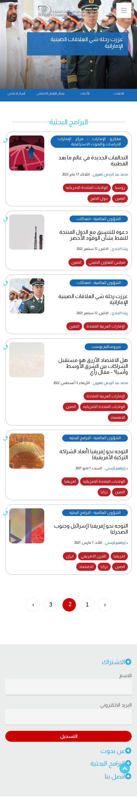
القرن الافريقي (93, 556)
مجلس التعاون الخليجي (107, 262)
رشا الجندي (119, 249)
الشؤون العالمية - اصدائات (99, 219)
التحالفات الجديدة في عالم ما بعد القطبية (93, 160)
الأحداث (84, 93)
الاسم (125, 675)
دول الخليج (99, 198)
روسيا (120, 187)
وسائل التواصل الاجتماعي (50, 93)
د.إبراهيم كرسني (116, 468)
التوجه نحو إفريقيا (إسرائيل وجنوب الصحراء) (91, 529)
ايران (70, 556)
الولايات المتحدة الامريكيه (87, 187)
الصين (120, 198)
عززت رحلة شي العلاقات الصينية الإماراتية (93, 299)
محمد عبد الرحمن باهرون (110, 174)
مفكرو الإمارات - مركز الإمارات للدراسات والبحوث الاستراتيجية (89, 141)
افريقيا (70, 481)
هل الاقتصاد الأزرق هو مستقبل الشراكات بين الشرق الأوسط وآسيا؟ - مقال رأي (93, 366)
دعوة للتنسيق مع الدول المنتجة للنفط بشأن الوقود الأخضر (93, 235)
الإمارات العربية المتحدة (105, 326)
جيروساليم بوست (106, 346)
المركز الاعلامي (16, 93)
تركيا (104, 492)
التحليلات (119, 93)
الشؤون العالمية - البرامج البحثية (95, 438)
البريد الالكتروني (116, 705)
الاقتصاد (118, 417)
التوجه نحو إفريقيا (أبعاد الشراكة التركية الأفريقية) (93, 454)
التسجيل (68, 736)
